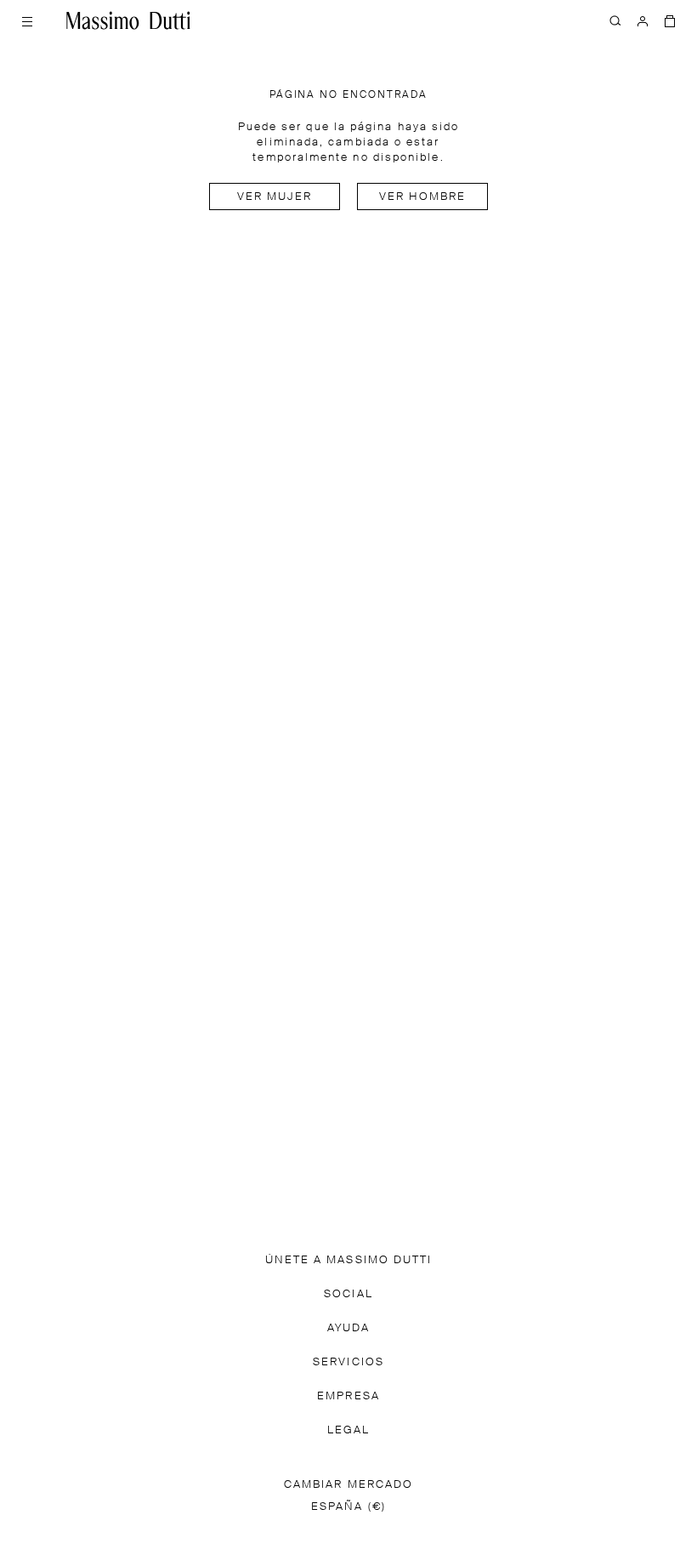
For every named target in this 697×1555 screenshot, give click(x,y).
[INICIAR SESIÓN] (642, 20)
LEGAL (348, 1430)
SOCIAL (348, 1294)
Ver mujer (275, 196)
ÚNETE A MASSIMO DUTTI (349, 1260)
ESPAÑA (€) (348, 1506)
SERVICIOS (348, 1362)
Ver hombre (423, 196)
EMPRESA (348, 1396)
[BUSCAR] (615, 20)
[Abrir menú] (27, 20)
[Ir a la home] (128, 20)
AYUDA (348, 1328)
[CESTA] (670, 20)
